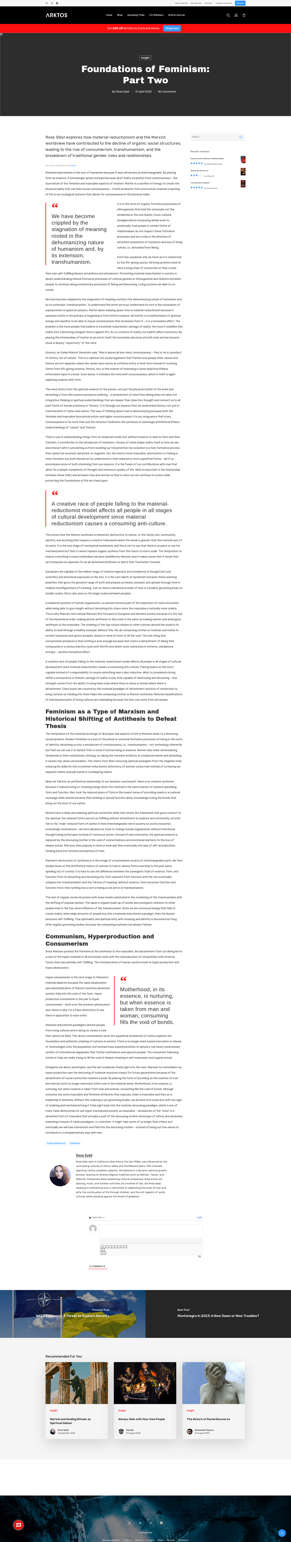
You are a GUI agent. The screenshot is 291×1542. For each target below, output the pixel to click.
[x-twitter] (46, 3)
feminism (75, 1143)
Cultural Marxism (56, 1143)
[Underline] (107, 1246)
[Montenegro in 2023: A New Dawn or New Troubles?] (218, 1314)
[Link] (126, 1246)
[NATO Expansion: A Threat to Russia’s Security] (73, 1314)
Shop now (172, 28)
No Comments (167, 91)
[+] (103, 1253)
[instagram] (52, 3)
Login (199, 1217)
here (73, 165)
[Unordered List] (116, 1246)
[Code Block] (123, 1246)
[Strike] (110, 1246)
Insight (145, 57)
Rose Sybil (122, 91)
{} (103, 1250)
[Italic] (104, 1246)
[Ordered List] (113, 1246)
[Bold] (101, 1246)
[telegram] (57, 3)
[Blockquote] (120, 1246)
